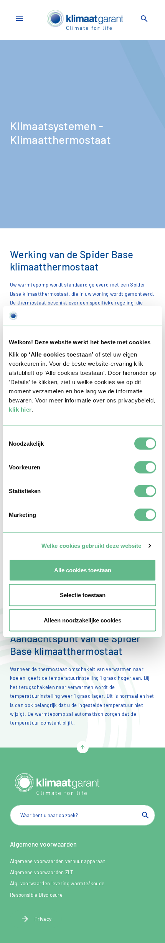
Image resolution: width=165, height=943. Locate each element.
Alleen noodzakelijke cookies (82, 620)
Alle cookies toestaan (82, 570)
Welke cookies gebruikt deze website (91, 545)
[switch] (145, 467)
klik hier (20, 409)
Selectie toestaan (83, 595)
